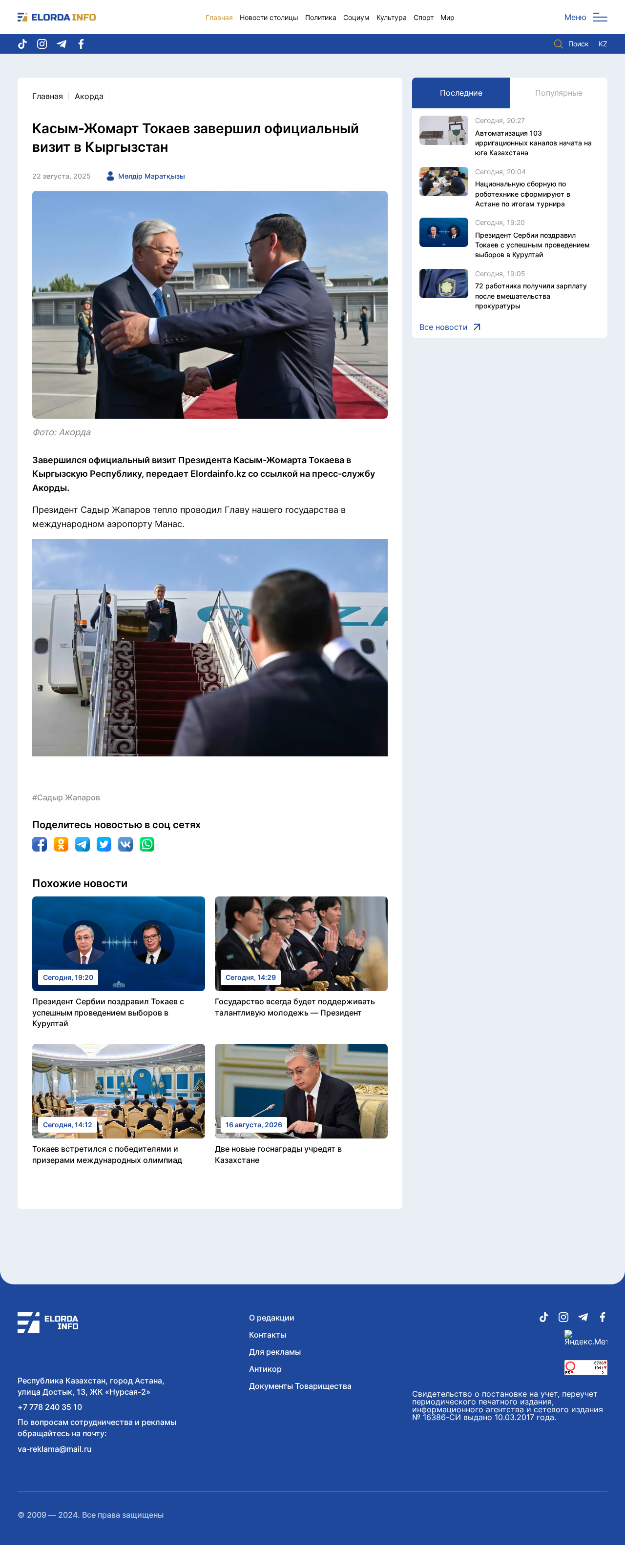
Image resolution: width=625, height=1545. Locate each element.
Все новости (443, 327)
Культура (391, 17)
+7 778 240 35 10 (50, 1407)
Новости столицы (269, 17)
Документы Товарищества (300, 1386)
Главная (219, 17)
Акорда (89, 96)
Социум (356, 17)
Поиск (578, 44)
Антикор (265, 1369)
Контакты (267, 1335)
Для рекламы (275, 1352)
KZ (603, 44)
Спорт (424, 17)
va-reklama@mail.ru (55, 1449)
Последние (461, 93)
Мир (447, 17)
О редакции (271, 1317)
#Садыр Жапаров (66, 797)
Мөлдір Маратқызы (151, 176)
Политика (320, 17)
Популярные (559, 93)
